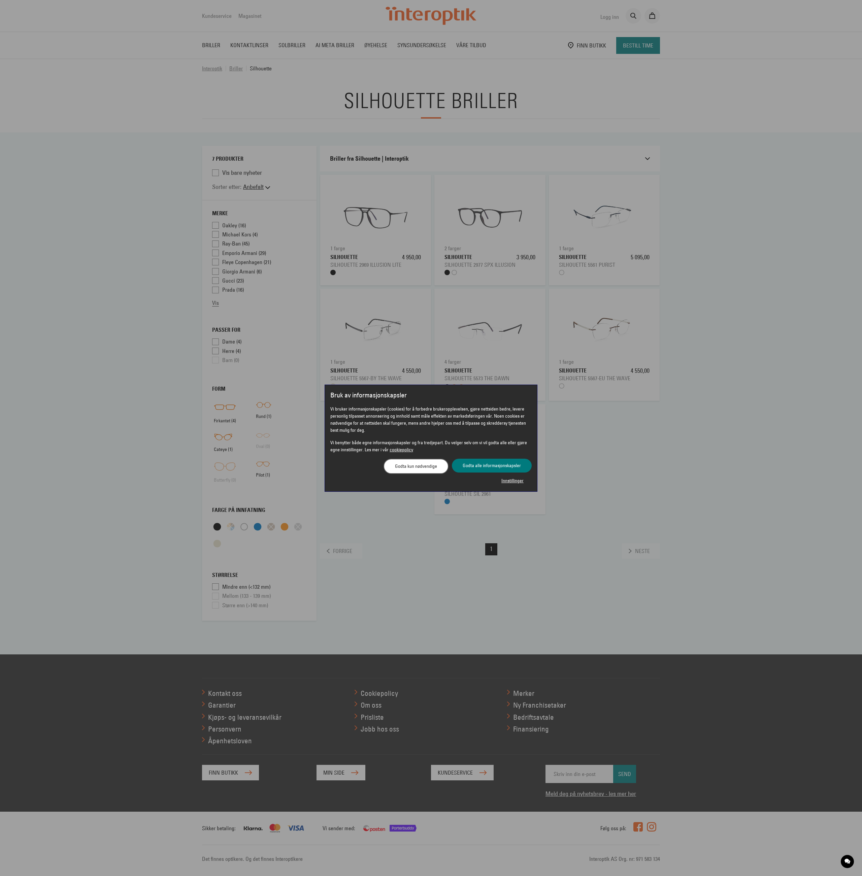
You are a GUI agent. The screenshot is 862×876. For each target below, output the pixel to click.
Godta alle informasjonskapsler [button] (492, 465)
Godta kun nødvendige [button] (416, 466)
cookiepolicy (401, 450)
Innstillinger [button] (512, 481)
